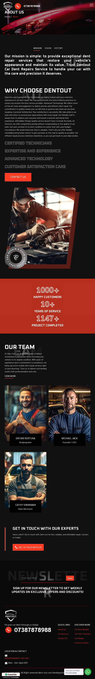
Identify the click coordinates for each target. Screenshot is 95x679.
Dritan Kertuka (25, 438)
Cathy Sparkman (25, 504)
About (15, 16)
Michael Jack (69, 438)
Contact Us (18, 177)
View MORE (10, 375)
